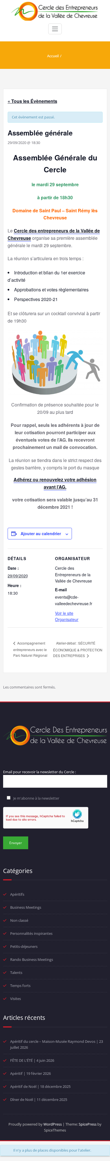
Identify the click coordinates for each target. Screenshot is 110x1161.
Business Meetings (25, 907)
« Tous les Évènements (32, 101)
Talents (16, 972)
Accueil (53, 55)
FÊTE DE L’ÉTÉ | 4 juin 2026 (32, 1060)
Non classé (19, 920)
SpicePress (87, 1124)
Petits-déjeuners (24, 946)
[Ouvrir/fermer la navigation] (55, 29)
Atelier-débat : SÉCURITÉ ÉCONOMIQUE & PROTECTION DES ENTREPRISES (77, 649)
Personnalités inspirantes (31, 933)
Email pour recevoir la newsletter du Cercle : (39, 771)
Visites (15, 998)
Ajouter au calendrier (41, 533)
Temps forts (20, 985)
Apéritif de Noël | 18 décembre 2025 (40, 1086)
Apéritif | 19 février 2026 (30, 1073)
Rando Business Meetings (31, 959)
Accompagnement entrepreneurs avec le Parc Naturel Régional (30, 649)
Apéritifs (17, 894)
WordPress (52, 1124)
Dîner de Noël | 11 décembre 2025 (38, 1099)
